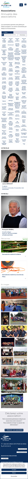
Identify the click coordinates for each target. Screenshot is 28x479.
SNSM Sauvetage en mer (10, 136)
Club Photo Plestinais (24, 76)
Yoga (24, 143)
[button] (21, 4)
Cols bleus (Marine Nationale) (17, 78)
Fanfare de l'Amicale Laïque (23, 102)
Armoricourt (11, 45)
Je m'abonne (5, 458)
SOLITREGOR (24, 137)
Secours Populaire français (17, 134)
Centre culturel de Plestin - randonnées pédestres (24, 70)
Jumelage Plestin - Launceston (24, 107)
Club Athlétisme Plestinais (4, 74)
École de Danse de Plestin (4, 97)
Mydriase (17, 118)
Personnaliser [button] (14, 476)
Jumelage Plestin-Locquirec (4, 108)
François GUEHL (8, 229)
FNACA (4, 101)
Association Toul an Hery (4, 63)
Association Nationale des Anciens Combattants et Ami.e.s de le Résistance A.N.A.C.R (11, 56)
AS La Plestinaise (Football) (10, 49)
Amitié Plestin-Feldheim (4, 46)
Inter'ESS (4, 104)
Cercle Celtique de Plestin (10, 70)
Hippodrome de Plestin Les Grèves (11, 104)
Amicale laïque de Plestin (17, 45)
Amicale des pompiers (17, 40)
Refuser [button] (14, 473)
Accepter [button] (14, 469)
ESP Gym (11, 100)
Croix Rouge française (17, 89)
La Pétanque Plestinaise (23, 112)
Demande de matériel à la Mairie (11, 254)
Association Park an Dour (4, 58)
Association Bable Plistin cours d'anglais (4, 52)
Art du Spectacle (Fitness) (24, 46)
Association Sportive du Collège (17, 58)
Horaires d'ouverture (22, 452)
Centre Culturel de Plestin (4, 69)
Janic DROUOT (7, 184)
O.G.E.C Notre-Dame (24, 121)
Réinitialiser (23, 35)
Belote (23, 64)
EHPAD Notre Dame (17, 98)
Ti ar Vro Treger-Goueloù (11, 141)
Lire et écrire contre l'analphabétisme (11, 113)
